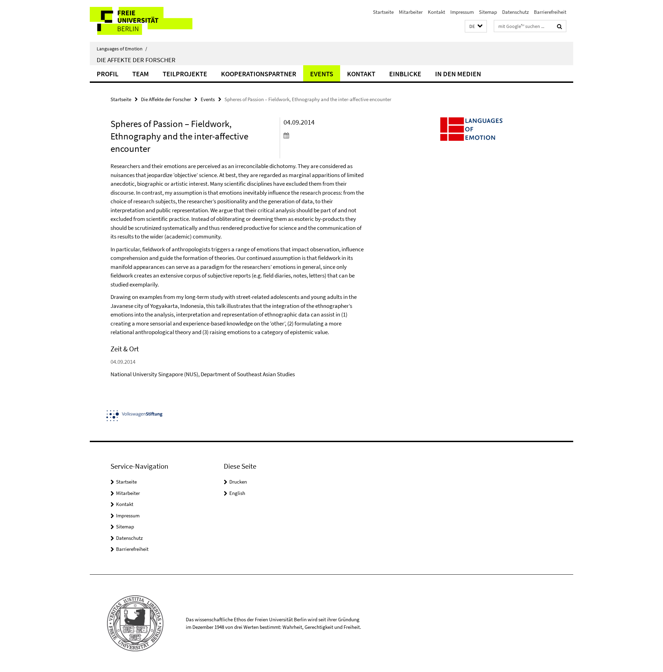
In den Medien (458, 73)
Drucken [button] (238, 481)
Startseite (383, 12)
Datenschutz (515, 12)
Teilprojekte (185, 73)
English (237, 493)
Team (140, 73)
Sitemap (488, 12)
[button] (476, 26)
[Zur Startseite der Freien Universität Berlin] (147, 21)
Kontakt (436, 12)
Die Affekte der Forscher (136, 60)
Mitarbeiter (411, 12)
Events (321, 73)
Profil (107, 73)
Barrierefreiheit (550, 12)
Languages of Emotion (122, 48)
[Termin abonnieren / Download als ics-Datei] (324, 135)
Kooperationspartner (258, 73)
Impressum (462, 12)
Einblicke (405, 73)
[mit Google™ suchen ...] (559, 26)
